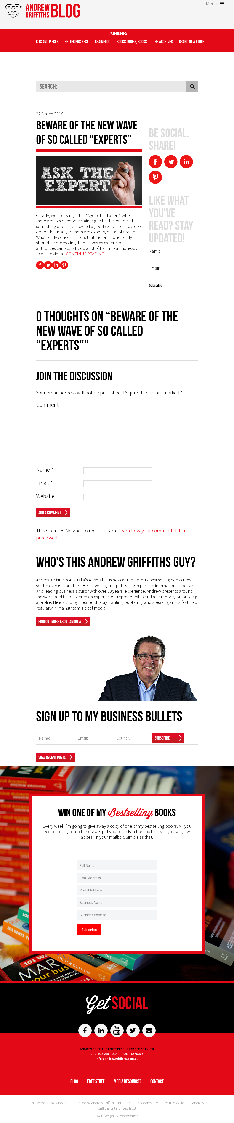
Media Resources (127, 1081)
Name (44, 469)
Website (45, 496)
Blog (74, 1081)
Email (44, 482)
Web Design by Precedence (117, 1115)
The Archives (163, 41)
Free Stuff (96, 1081)
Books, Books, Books (132, 41)
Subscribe (162, 737)
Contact (157, 1081)
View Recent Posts (52, 757)
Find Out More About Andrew (59, 621)
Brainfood (102, 41)
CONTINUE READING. (85, 253)
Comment (47, 404)
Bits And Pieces (47, 41)
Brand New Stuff (191, 41)
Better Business (76, 41)
